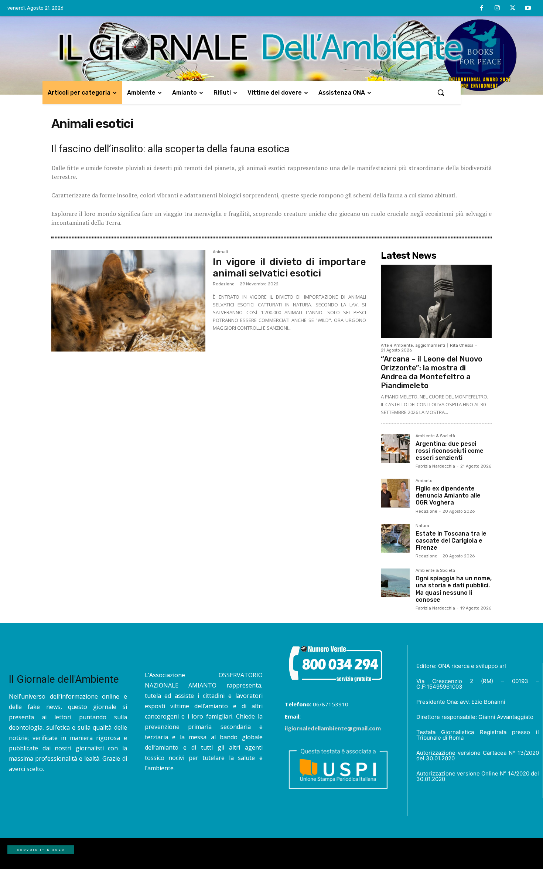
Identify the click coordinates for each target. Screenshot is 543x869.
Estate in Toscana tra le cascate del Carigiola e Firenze (451, 540)
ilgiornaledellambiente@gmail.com (333, 728)
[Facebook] (482, 8)
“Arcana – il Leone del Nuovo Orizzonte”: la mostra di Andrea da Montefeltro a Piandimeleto (431, 372)
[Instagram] (497, 8)
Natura (422, 526)
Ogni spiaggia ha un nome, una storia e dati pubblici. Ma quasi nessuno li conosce (454, 589)
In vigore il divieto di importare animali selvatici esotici (289, 267)
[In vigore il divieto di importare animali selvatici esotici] (128, 301)
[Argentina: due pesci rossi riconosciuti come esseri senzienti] (395, 448)
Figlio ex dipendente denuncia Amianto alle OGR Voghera (448, 495)
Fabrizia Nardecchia (435, 466)
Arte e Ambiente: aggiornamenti (413, 345)
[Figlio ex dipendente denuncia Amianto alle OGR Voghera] (395, 493)
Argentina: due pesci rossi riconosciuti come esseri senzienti (450, 450)
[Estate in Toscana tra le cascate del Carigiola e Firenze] (395, 538)
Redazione (224, 284)
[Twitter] (512, 8)
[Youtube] (528, 8)
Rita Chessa (462, 345)
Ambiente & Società (435, 436)
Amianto (424, 481)
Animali (220, 252)
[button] (441, 92)
